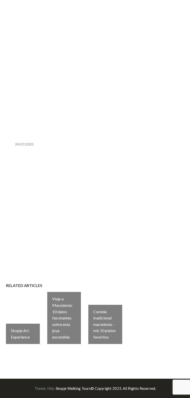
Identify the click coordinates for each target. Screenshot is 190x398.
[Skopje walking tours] (7, 14)
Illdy (50, 388)
